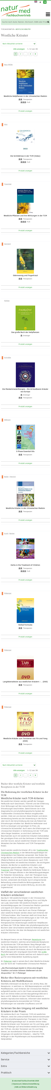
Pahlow (7, 301)
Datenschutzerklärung (31, 1084)
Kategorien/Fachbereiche (15, 1053)
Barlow (12, 533)
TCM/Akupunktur (7, 29)
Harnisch (7, 244)
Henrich (13, 476)
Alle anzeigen (19, 49)
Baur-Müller (8, 64)
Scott (6, 533)
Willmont (7, 420)
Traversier (8, 184)
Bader (6, 476)
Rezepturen (37, 939)
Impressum (17, 1084)
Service (5, 1059)
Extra (4, 1066)
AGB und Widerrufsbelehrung (26, 1087)
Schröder (7, 357)
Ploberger (7, 593)
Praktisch (6, 1072)
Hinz (5, 124)
